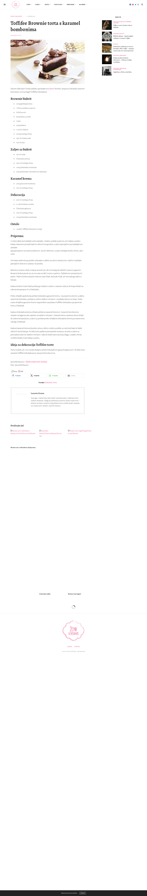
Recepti (20, 16)
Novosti (122, 33)
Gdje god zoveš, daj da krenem (122, 21)
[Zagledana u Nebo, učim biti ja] (107, 71)
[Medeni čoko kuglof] (80, 510)
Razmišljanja (117, 69)
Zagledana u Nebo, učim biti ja (122, 72)
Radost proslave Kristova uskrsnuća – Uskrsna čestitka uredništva (122, 60)
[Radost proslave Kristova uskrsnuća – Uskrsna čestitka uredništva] (107, 59)
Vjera (28, 4)
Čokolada (48, 382)
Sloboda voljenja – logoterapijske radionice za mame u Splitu (123, 37)
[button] (20, 375)
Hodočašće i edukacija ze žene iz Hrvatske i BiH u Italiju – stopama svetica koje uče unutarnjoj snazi (123, 49)
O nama (69, 646)
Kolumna (82, 4)
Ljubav (37, 4)
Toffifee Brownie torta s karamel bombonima (45, 26)
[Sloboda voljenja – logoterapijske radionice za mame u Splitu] (107, 36)
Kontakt (77, 646)
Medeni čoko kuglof (74, 594)
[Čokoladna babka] (52, 510)
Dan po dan (58, 4)
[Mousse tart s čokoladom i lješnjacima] (23, 437)
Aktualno (116, 33)
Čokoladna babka (44, 594)
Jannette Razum (17, 35)
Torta (55, 382)
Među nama (70, 4)
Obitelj (47, 4)
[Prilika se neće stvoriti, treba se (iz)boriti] (107, 25)
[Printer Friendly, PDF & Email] (17, 371)
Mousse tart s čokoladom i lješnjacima (23, 447)
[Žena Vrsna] (16, 5)
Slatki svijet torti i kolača (36, 362)
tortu (51, 89)
